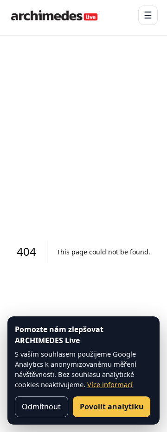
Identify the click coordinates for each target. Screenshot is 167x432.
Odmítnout (41, 406)
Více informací (110, 384)
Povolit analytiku (112, 406)
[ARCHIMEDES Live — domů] (54, 15)
